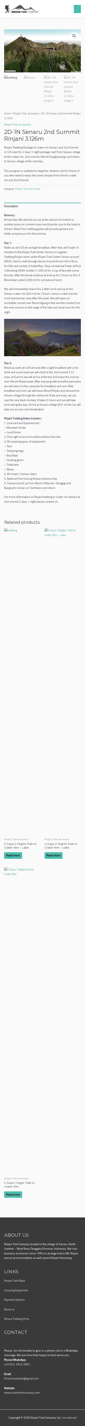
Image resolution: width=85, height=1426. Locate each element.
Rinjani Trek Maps (14, 1281)
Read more (13, 855)
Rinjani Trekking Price (16, 1319)
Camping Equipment (16, 1290)
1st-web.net (68, 1418)
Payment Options (14, 1300)
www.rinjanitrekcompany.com (22, 1393)
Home (7, 113)
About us (9, 1309)
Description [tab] (11, 206)
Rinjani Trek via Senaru (26, 113)
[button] (74, 36)
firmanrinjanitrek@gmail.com (21, 1378)
